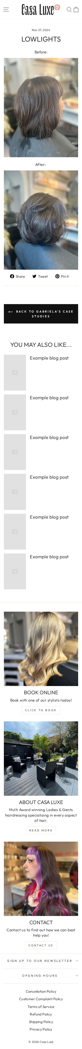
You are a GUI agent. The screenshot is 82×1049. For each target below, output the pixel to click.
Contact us (41, 945)
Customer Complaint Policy (41, 999)
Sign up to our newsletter (39, 961)
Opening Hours (40, 975)
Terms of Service (41, 1007)
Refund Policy (41, 1014)
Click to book (41, 710)
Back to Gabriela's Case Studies (44, 314)
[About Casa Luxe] (41, 758)
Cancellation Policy (41, 991)
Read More (41, 830)
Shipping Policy (41, 1022)
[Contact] (41, 879)
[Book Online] (41, 649)
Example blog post (49, 358)
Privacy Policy (41, 1029)
